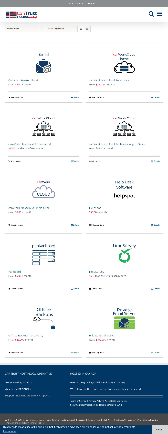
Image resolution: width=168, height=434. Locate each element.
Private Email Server (102, 335)
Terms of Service (78, 401)
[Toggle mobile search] (151, 13)
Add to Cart (16, 161)
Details (76, 97)
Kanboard (14, 272)
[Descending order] (42, 29)
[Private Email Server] (124, 313)
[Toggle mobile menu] (160, 13)
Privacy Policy (96, 401)
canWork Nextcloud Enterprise (109, 80)
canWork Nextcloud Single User (28, 208)
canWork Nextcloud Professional (29, 144)
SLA (118, 405)
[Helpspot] (124, 186)
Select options (17, 97)
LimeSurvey (96, 272)
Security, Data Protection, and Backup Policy (92, 405)
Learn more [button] (9, 431)
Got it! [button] (159, 429)
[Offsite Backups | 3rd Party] (43, 313)
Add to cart (96, 161)
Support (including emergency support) (27, 396)
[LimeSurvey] (124, 250)
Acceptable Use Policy (116, 401)
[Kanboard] (43, 250)
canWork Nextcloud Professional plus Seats (117, 144)
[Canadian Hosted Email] (43, 58)
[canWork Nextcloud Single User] (43, 186)
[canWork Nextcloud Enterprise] (124, 58)
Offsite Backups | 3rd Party (25, 335)
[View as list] (87, 29)
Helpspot (95, 208)
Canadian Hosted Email (23, 80)
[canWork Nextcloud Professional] (43, 122)
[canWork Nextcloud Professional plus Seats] (124, 122)
